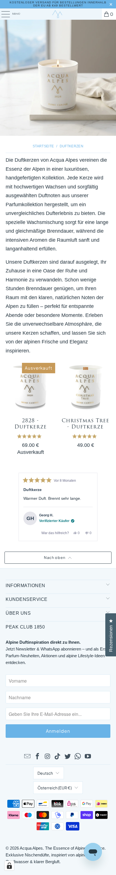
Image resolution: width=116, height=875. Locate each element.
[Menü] (2, 14)
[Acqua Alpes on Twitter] (68, 756)
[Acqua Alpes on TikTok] (57, 756)
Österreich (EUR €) (54, 787)
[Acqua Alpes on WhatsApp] (78, 756)
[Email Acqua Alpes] (27, 756)
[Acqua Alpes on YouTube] (88, 756)
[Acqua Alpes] (58, 14)
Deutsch (45, 773)
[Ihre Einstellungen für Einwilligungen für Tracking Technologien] (9, 865)
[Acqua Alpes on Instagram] (47, 756)
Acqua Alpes (31, 848)
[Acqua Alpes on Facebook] (38, 756)
